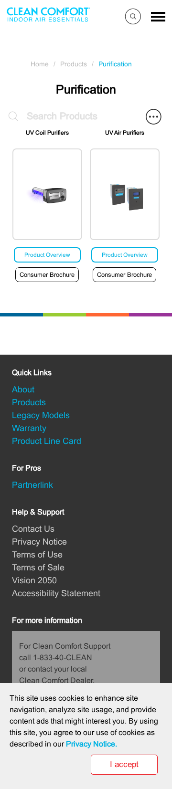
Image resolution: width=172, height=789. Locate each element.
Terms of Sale (38, 567)
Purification (115, 64)
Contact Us (33, 529)
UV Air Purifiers (124, 132)
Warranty (29, 428)
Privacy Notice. (91, 744)
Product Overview (47, 255)
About (23, 389)
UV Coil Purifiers (47, 132)
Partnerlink (32, 485)
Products (73, 64)
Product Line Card (46, 441)
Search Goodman (134, 18)
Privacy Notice (39, 542)
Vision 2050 (34, 580)
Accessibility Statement (56, 593)
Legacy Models (41, 415)
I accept (124, 764)
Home (40, 64)
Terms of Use (37, 554)
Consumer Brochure (47, 274)
